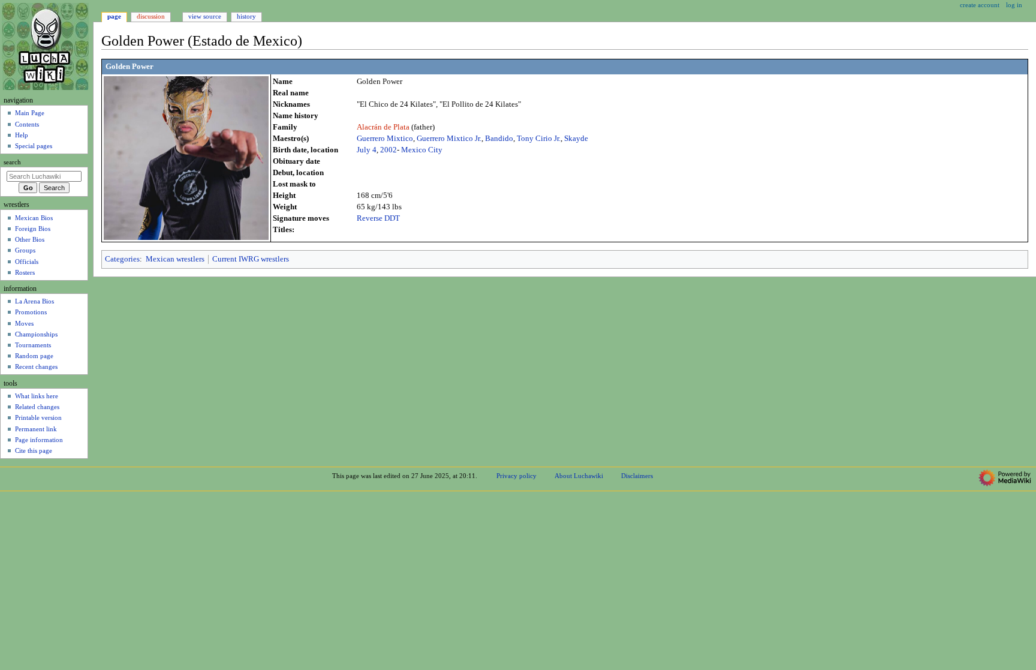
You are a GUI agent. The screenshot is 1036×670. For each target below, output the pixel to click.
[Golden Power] (186, 157)
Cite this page (33, 450)
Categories (122, 259)
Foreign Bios (32, 228)
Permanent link (36, 428)
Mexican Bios (34, 217)
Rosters (25, 272)
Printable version (38, 417)
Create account (979, 4)
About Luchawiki (579, 475)
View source (204, 16)
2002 (388, 150)
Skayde (576, 138)
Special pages (33, 145)
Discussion (151, 16)
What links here (36, 395)
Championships (36, 334)
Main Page (29, 112)
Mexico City (421, 150)
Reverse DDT (378, 218)
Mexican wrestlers (175, 259)
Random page (34, 355)
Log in (1014, 4)
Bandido (499, 138)
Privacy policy (516, 475)
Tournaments (33, 344)
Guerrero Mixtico (385, 138)
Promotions (31, 312)
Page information (39, 439)
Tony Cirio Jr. (539, 138)
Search (12, 162)
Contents (27, 124)
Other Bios (29, 239)
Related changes (37, 406)
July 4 (367, 150)
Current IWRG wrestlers (250, 259)
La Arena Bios (34, 301)
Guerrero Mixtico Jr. (449, 138)
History (246, 16)
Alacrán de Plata (384, 127)
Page (114, 16)
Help (21, 135)
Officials (26, 261)
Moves (24, 323)
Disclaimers (637, 475)
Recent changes (36, 366)
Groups (25, 250)
